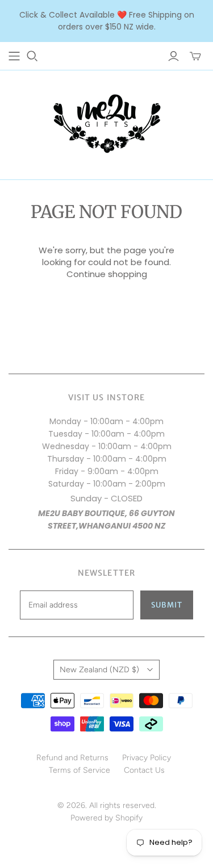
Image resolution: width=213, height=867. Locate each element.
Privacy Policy (146, 758)
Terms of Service (79, 770)
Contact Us (144, 770)
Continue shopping (106, 274)
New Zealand (99, 670)
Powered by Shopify (106, 818)
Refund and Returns (72, 758)
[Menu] (14, 56)
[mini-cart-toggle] (195, 56)
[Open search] (32, 56)
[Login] (173, 56)
